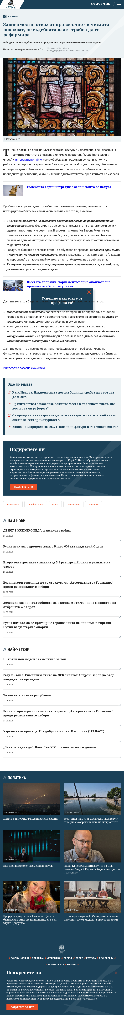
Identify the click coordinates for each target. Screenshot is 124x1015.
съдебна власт (36, 504)
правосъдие (73, 504)
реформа (93, 504)
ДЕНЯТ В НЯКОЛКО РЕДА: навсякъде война (30, 818)
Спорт (79, 958)
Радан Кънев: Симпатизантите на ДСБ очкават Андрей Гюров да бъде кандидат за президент (92, 869)
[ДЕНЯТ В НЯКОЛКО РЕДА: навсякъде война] (31, 799)
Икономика (53, 958)
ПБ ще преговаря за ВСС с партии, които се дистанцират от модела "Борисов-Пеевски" (91, 917)
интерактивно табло (28, 159)
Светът (68, 958)
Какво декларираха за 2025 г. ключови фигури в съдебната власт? (65, 427)
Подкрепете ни (23, 487)
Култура (91, 958)
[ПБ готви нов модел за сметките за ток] (31, 846)
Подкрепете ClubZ (22, 1007)
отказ (55, 504)
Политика (12, 16)
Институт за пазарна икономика (24, 368)
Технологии (106, 958)
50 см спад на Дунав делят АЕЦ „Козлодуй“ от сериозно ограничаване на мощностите (91, 820)
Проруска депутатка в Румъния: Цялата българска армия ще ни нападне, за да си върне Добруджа (29, 919)
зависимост (13, 504)
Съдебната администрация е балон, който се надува (69, 187)
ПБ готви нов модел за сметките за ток (28, 865)
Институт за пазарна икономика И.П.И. (23, 49)
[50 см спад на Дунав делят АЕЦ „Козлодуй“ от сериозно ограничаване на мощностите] (92, 799)
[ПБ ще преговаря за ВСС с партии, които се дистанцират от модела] (92, 897)
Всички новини (100, 4)
